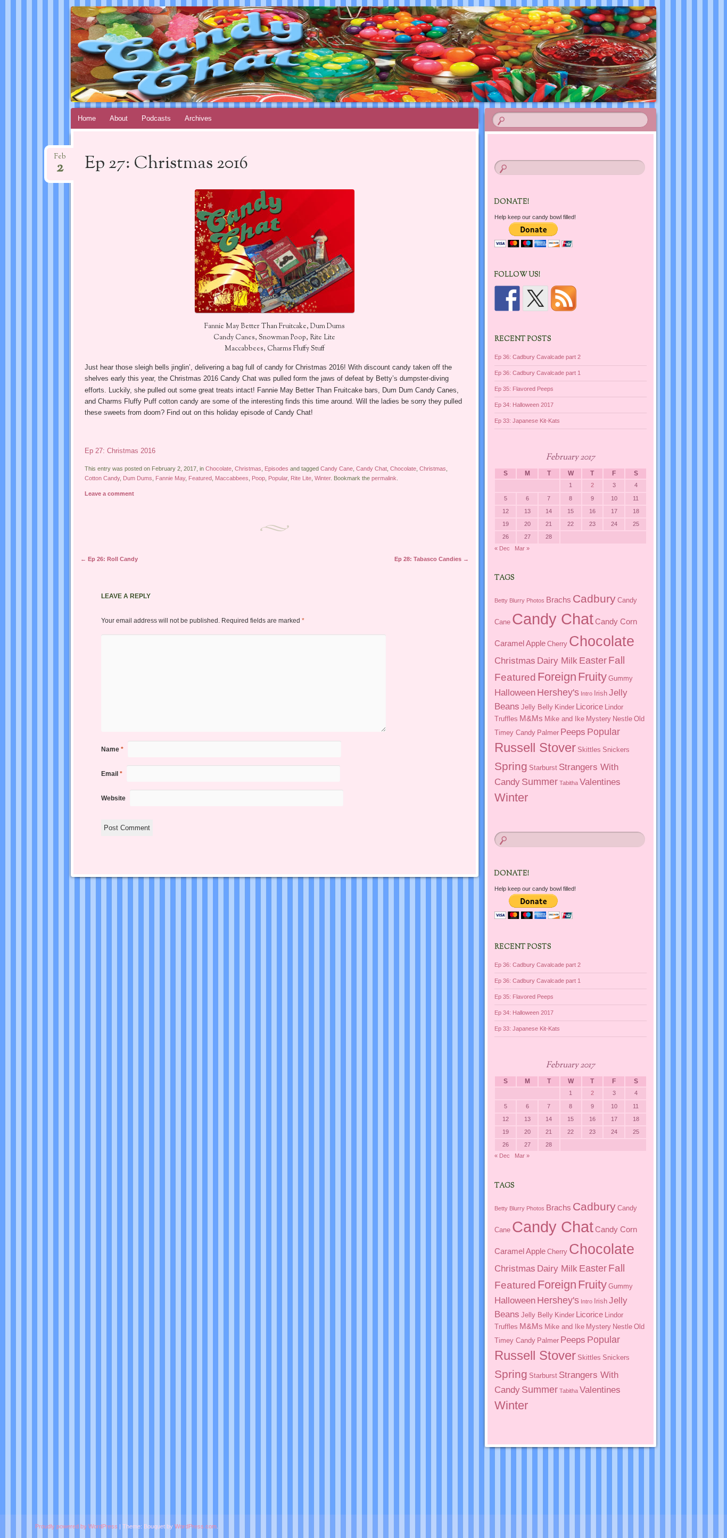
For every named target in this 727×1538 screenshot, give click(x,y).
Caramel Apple (520, 643)
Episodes (276, 468)
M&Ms (531, 718)
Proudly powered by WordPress (76, 1526)
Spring (510, 766)
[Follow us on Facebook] (507, 298)
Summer (540, 781)
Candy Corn (616, 621)
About (119, 118)
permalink (383, 478)
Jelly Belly (537, 707)
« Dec (502, 548)
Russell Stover (535, 748)
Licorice (589, 706)
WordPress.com (196, 1526)
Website (113, 798)
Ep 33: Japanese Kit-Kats (527, 420)
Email (111, 774)
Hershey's (558, 692)
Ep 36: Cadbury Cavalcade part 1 (537, 373)
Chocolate (218, 468)
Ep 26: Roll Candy (109, 559)
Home (87, 118)
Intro (586, 693)
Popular (277, 478)
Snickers (616, 750)
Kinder (564, 707)
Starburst (543, 768)
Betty (501, 600)
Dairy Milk (557, 660)
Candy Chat (371, 468)
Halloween (514, 692)
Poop (258, 478)
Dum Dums (137, 478)
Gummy (620, 678)
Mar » (522, 548)
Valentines (600, 782)
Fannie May (170, 478)
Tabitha (568, 783)
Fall (616, 660)
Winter (323, 478)
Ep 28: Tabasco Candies (431, 559)
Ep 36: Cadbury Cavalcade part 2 (537, 357)
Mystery (598, 719)
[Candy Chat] (361, 54)
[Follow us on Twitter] (535, 298)
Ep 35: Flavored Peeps (523, 389)
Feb (60, 160)
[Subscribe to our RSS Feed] (563, 298)
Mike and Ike (564, 719)
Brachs (558, 599)
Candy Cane (336, 468)
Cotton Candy (102, 478)
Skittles (589, 750)
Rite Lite (301, 478)
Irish (600, 693)
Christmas (248, 468)
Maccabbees (232, 478)
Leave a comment (109, 493)
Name (112, 749)
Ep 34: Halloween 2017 (523, 405)
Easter (593, 660)
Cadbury (594, 598)
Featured (200, 478)
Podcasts (156, 118)
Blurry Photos (526, 600)
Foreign (557, 676)
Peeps (572, 732)
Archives (198, 118)
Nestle (622, 719)
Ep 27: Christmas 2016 (120, 451)
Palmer (548, 733)
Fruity (592, 676)
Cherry (557, 644)
